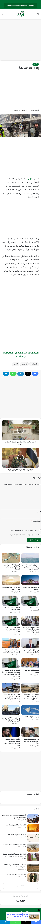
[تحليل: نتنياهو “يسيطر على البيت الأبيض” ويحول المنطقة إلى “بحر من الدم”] (30, 688)
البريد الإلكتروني (36, 521)
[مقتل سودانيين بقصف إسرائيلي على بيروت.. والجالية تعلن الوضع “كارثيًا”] (11, 710)
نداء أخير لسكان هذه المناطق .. (16, 835)
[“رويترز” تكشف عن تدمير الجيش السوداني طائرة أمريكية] (11, 558)
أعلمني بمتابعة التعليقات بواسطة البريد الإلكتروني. (24, 530)
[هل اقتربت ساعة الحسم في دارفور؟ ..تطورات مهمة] (33, 868)
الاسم (39, 512)
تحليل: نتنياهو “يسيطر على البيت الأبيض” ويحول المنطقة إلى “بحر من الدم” (31, 697)
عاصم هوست (18, 915)
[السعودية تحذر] (30, 601)
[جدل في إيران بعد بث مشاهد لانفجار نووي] (11, 580)
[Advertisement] (20, 39)
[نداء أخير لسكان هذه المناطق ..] (33, 838)
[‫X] (28, 374)
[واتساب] (13, 374)
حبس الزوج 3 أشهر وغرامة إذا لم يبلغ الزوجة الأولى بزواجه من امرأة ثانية (31, 630)
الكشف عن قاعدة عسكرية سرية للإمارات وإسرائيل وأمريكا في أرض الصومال (12, 697)
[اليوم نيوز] (20, 14)
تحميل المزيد (20, 886)
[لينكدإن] (20, 374)
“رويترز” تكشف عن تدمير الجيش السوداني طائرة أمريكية (12, 567)
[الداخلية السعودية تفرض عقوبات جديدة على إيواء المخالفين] (11, 621)
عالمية (36, 64)
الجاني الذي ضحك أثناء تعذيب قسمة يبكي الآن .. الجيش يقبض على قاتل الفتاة (14, 857)
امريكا (24, 364)
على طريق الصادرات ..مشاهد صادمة (14, 844)
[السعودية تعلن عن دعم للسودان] (30, 663)
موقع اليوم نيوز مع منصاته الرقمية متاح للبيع (20, 5)
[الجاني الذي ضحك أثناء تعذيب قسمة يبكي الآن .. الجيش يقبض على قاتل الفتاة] (33, 857)
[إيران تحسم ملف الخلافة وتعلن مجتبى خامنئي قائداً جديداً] (30, 732)
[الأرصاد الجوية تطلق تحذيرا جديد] (33, 828)
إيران (30, 179)
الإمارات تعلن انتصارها (32, 717)
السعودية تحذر (34, 607)
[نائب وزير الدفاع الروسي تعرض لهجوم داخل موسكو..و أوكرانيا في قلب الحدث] (11, 732)
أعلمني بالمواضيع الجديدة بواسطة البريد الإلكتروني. (24, 535)
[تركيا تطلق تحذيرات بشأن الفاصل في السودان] (30, 643)
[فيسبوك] (35, 374)
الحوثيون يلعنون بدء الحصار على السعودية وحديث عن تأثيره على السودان (31, 567)
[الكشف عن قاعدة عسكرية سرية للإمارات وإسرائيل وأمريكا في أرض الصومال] (11, 688)
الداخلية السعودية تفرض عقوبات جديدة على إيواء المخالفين (12, 630)
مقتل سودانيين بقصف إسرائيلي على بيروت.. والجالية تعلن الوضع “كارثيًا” (11, 719)
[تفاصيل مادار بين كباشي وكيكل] (33, 877)
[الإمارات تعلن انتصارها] (30, 710)
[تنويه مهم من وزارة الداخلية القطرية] (30, 580)
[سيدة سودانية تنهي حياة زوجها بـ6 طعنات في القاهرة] (11, 643)
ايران (15, 364)
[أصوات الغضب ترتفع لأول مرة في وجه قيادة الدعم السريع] (33, 818)
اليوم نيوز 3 (34, 110)
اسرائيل (34, 364)
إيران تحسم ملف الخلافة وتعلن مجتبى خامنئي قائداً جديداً (31, 741)
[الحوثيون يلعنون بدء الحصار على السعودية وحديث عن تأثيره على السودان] (30, 558)
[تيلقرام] (6, 374)
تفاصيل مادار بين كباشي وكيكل (16, 874)
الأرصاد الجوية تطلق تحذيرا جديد (16, 825)
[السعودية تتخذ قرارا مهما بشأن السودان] (11, 601)
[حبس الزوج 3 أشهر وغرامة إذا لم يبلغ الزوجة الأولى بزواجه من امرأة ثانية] (30, 621)
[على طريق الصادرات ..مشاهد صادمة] (33, 848)
